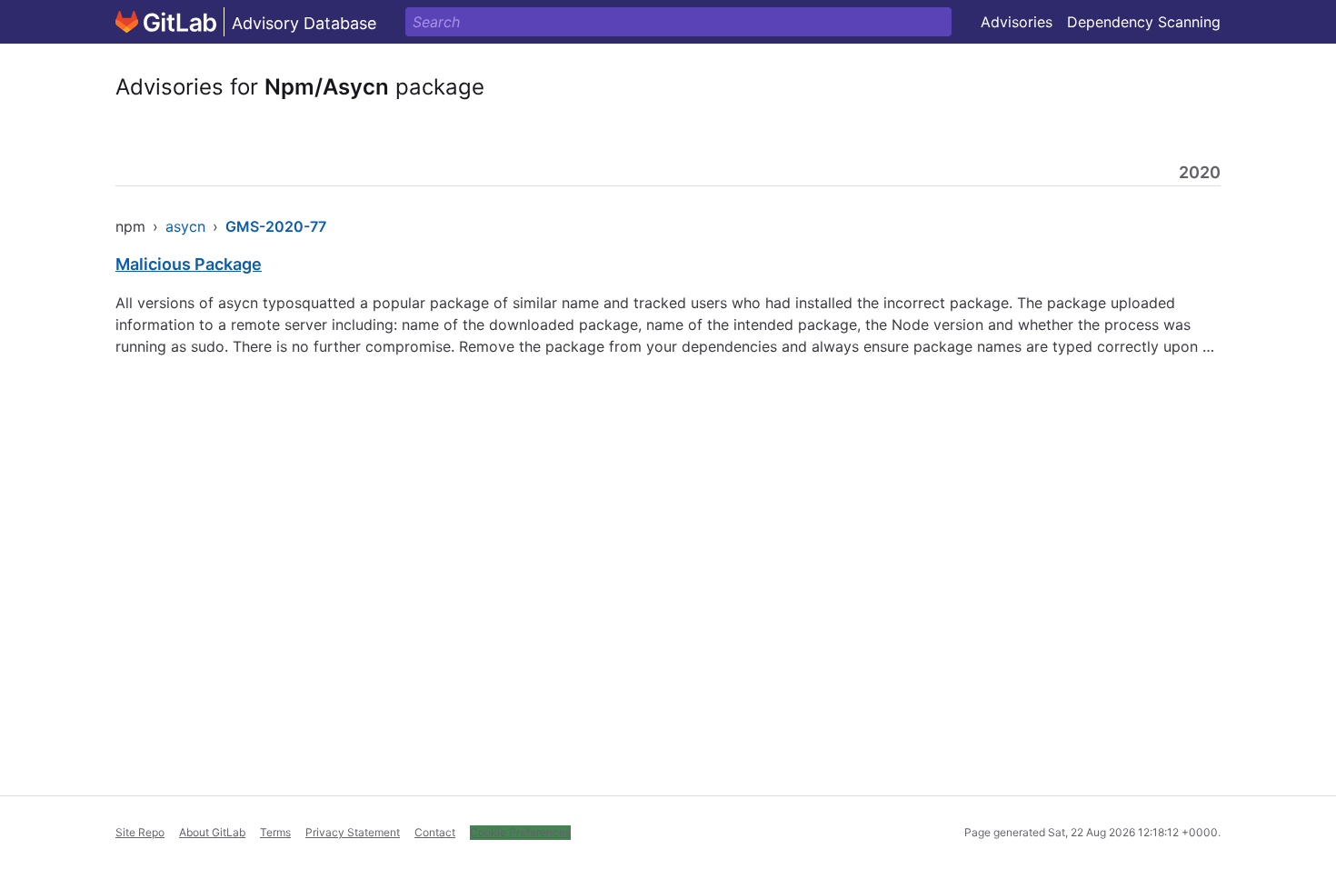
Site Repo (140, 832)
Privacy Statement (352, 832)
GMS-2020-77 (275, 226)
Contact (434, 832)
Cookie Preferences (520, 832)
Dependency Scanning (1144, 22)
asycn (185, 226)
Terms (275, 832)
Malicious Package (188, 264)
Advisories (1016, 22)
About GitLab (212, 832)
